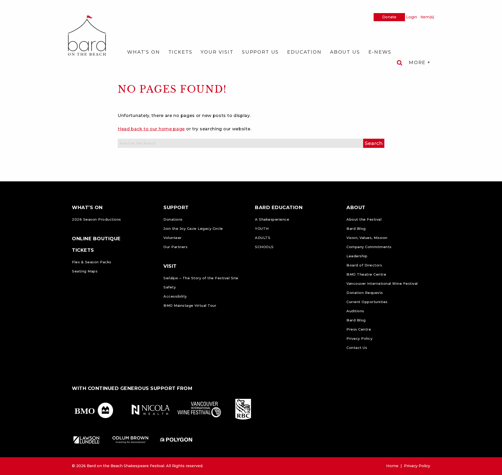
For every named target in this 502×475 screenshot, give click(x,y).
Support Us (260, 52)
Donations (173, 219)
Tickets (180, 52)
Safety (169, 287)
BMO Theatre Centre (366, 274)
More (418, 62)
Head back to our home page (151, 128)
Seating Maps (85, 271)
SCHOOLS (264, 247)
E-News (379, 52)
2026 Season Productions (96, 219)
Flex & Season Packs (91, 262)
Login (411, 17)
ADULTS (262, 238)
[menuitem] (143, 52)
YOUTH (262, 228)
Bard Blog (356, 228)
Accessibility (175, 296)
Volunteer (172, 238)
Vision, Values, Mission (366, 238)
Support (176, 207)
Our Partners (175, 247)
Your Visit (217, 52)
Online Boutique (96, 238)
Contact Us (356, 347)
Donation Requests (364, 292)
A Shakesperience (272, 219)
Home (392, 465)
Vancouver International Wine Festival (382, 283)
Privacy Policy (359, 338)
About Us (345, 52)
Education (304, 52)
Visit (170, 266)
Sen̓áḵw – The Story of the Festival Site (200, 278)
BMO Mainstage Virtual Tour (189, 305)
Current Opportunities (367, 302)
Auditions (355, 311)
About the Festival (363, 219)
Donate (389, 17)
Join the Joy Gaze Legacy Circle (193, 228)
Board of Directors (364, 265)
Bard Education (279, 207)
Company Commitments (369, 247)
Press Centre (358, 329)
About (356, 207)
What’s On (143, 52)
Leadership (356, 256)
